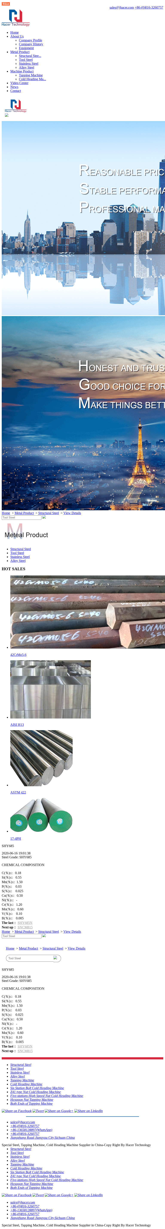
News (14, 87)
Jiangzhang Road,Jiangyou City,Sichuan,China (42, 1137)
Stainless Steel (28, 63)
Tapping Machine (31, 75)
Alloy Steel (26, 67)
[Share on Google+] (59, 1111)
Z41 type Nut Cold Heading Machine (35, 1092)
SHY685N (25, 923)
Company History (31, 44)
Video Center (19, 83)
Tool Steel (26, 59)
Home (14, 32)
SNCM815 (25, 927)
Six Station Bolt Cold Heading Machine (37, 1088)
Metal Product (19, 52)
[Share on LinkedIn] (88, 1111)
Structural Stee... (30, 56)
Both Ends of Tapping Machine (31, 1103)
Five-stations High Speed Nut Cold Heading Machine (46, 1096)
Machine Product (22, 71)
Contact (15, 91)
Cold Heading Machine (26, 1084)
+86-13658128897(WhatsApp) (31, 1130)
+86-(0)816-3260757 (149, 7)
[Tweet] (38, 1111)
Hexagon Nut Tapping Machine (31, 1099)
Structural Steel (48, 513)
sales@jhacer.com (122, 7)
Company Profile (30, 40)
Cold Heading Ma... (32, 79)
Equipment (26, 48)
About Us (17, 36)
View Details (72, 513)
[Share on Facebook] (17, 1111)
